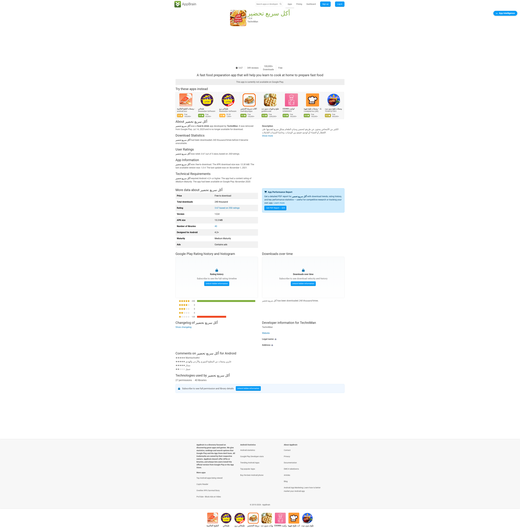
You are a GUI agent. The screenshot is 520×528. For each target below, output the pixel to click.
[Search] (281, 4)
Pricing (299, 4)
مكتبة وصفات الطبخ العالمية (186, 109)
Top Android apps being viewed (209, 478)
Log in (339, 4)
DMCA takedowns (291, 469)
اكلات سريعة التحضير (248, 109)
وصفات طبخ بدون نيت (333, 109)
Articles (287, 475)
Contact (287, 450)
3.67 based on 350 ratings (227, 208)
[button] (303, 339)
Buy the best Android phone (251, 475)
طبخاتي (201, 109)
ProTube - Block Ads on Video (208, 497)
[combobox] (267, 4)
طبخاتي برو (223, 109)
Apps (290, 4)
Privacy (287, 456)
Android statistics (247, 450)
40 (216, 226)
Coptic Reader (202, 484)
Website (266, 333)
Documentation (290, 463)
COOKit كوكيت (289, 109)
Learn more (279, 203)
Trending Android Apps (249, 463)
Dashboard (311, 4)
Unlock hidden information (217, 283)
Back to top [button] (513, 503)
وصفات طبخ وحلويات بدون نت (270, 109)
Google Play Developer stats (252, 456)
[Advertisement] (257, 46)
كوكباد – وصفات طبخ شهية (312, 109)
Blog (286, 481)
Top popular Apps (247, 469)
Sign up (325, 4)
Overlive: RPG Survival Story (208, 490)
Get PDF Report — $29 (275, 208)
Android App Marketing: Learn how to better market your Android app (302, 489)
